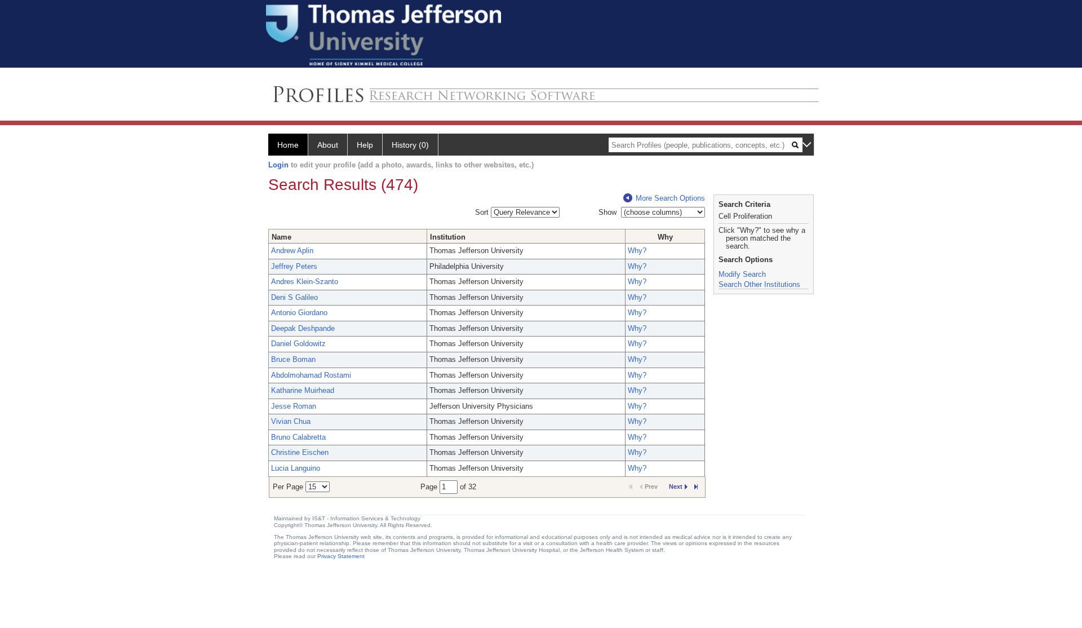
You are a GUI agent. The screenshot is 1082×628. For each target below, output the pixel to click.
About (327, 144)
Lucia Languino (295, 468)
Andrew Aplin (292, 250)
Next (675, 486)
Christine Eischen (300, 452)
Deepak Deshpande (303, 328)
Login (278, 165)
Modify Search (742, 274)
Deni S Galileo (294, 297)
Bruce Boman (293, 359)
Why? (637, 250)
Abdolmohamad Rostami (311, 375)
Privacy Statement (341, 556)
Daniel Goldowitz (298, 343)
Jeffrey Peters (294, 266)
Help (365, 144)
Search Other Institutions (759, 284)
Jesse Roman (293, 406)
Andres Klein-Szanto (304, 281)
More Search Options (670, 198)
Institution (447, 237)
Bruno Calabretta (298, 437)
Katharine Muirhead (302, 390)
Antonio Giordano (299, 312)
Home (288, 144)
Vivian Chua (291, 421)
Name (281, 237)
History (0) (410, 144)
